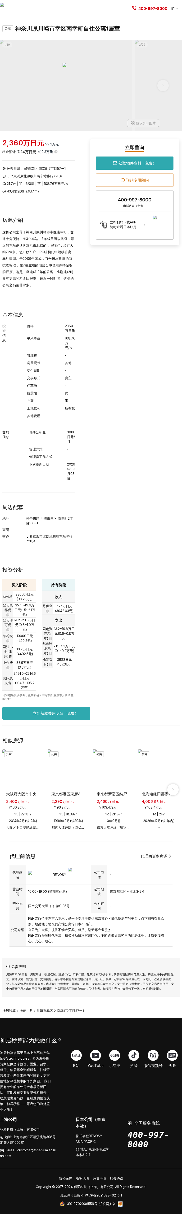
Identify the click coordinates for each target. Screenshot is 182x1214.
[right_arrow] (173, 789)
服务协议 (116, 1178)
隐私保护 (65, 1178)
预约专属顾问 (137, 180)
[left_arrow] (9, 789)
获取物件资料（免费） (137, 163)
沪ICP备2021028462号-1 (103, 1195)
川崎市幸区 (29, 168)
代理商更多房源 (154, 856)
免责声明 (99, 1178)
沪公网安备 (107, 1204)
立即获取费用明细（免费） (55, 713)
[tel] (134, 8)
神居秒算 (9, 1010)
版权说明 (82, 1178)
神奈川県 (13, 168)
